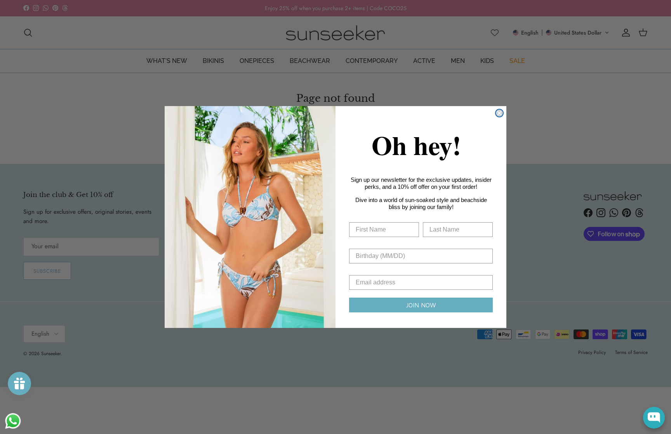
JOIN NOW (421, 305)
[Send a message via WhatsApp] (13, 421)
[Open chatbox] (654, 418)
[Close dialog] (499, 113)
